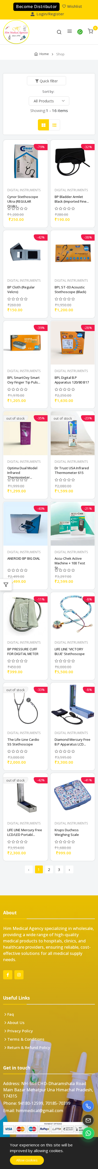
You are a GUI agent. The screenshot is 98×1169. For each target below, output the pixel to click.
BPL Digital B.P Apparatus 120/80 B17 (72, 380)
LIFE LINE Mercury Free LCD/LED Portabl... (24, 832)
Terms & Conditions (25, 1039)
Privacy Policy (20, 1030)
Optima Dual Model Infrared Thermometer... (22, 470)
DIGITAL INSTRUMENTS (24, 190)
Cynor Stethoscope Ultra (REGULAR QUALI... (22, 199)
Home (44, 53)
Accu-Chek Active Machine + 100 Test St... (70, 561)
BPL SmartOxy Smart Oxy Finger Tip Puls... (23, 380)
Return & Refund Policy (28, 1047)
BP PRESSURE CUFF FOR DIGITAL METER (22, 651)
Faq (10, 1014)
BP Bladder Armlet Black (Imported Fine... (72, 199)
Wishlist (74, 6)
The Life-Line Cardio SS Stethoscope (23, 742)
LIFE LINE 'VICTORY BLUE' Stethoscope (70, 651)
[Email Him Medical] (88, 1120)
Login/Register (50, 13)
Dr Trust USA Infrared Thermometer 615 (72, 470)
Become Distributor (36, 6)
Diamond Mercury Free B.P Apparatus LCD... (72, 742)
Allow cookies (27, 1160)
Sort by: (48, 91)
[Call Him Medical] (88, 1106)
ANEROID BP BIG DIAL (23, 558)
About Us (16, 1022)
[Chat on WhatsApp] (88, 1135)
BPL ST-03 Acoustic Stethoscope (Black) (70, 289)
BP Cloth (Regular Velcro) (21, 289)
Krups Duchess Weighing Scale (67, 832)
